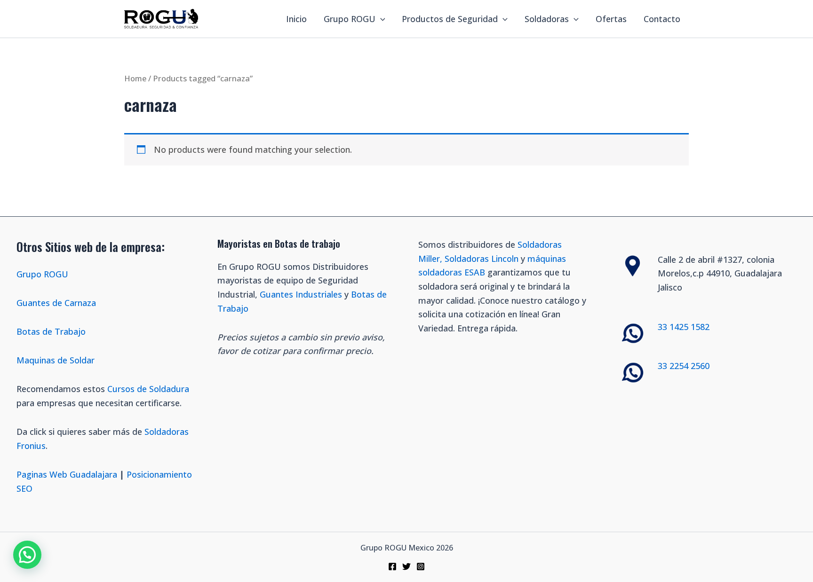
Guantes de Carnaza (56, 302)
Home (135, 78)
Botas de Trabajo (51, 331)
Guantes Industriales (301, 294)
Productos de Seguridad (450, 18)
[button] (27, 555)
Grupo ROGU (349, 18)
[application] (380, 19)
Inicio (296, 18)
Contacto (662, 18)
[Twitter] (406, 566)
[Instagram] (420, 566)
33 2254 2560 (683, 365)
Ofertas (611, 18)
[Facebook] (392, 566)
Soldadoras (547, 18)
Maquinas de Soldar (56, 360)
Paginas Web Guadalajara (66, 474)
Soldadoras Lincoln (481, 258)
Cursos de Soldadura (148, 388)
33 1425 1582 (683, 326)
